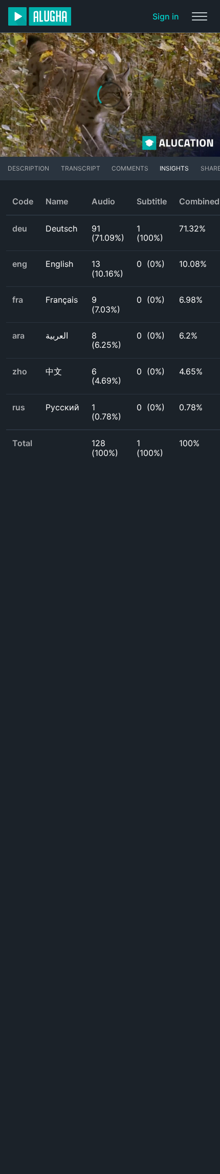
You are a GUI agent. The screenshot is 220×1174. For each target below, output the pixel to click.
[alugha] (39, 16)
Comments (130, 168)
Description (28, 168)
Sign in (165, 16)
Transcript (80, 168)
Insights (174, 168)
